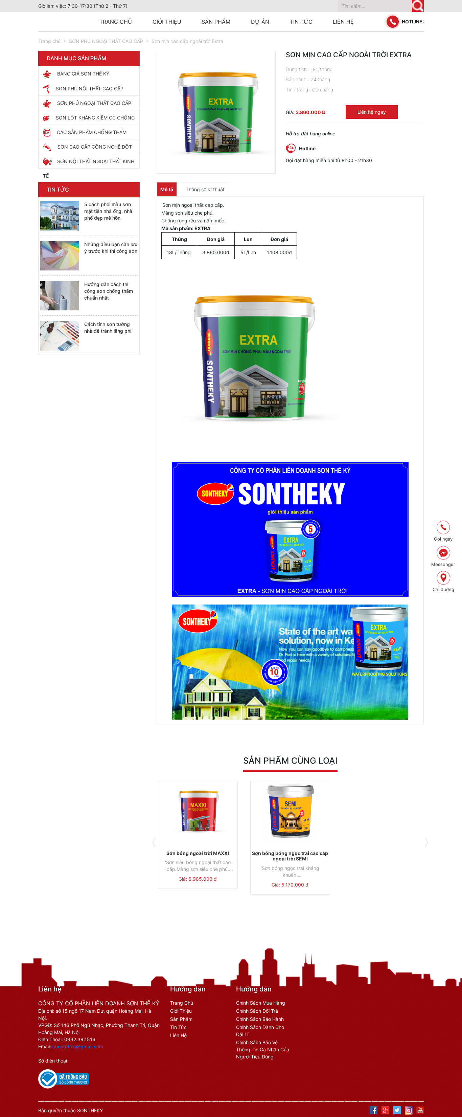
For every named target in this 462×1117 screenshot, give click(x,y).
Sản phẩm (216, 21)
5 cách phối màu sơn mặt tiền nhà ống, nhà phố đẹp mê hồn (108, 211)
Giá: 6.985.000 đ (198, 879)
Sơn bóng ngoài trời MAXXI (197, 853)
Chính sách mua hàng (260, 1003)
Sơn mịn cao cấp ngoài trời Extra (187, 41)
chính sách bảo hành (260, 1019)
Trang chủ (115, 21)
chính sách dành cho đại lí (260, 1030)
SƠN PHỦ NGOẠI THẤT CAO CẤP (106, 41)
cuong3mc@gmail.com (77, 1046)
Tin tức (301, 21)
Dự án (260, 21)
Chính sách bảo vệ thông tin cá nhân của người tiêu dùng (262, 1049)
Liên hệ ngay (371, 112)
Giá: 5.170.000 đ (290, 885)
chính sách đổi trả (257, 1011)
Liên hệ (343, 21)
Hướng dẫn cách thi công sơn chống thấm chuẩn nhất (108, 291)
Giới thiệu (167, 21)
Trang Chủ (181, 1003)
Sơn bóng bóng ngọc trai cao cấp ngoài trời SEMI (290, 856)
